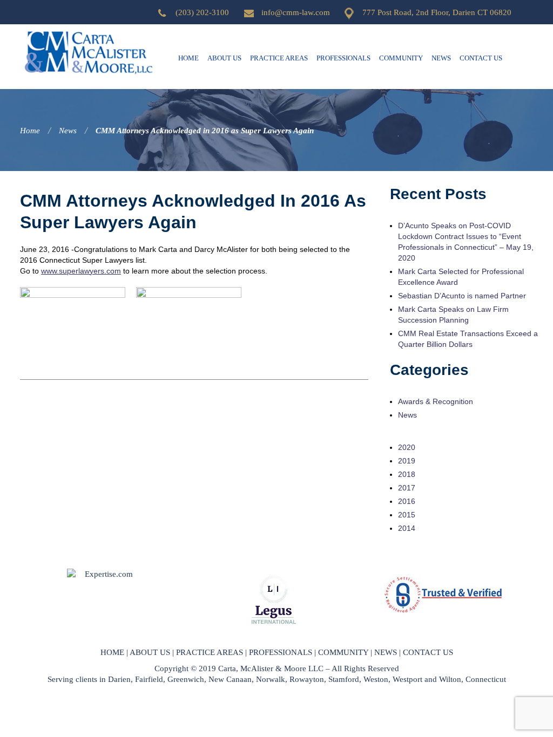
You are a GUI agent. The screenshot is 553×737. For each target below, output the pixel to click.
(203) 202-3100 (202, 12)
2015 (406, 514)
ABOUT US (150, 652)
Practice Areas (279, 58)
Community (401, 58)
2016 (406, 501)
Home (188, 58)
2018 (406, 474)
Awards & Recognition (435, 401)
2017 (406, 487)
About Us (224, 58)
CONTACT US (428, 652)
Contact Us (481, 58)
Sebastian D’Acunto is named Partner (462, 295)
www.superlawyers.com (81, 271)
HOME (112, 652)
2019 (406, 460)
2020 (406, 447)
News (441, 58)
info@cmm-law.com (295, 12)
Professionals (343, 58)
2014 (406, 528)
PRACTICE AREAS (209, 652)
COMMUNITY (343, 652)
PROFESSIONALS (280, 652)
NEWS (385, 652)
